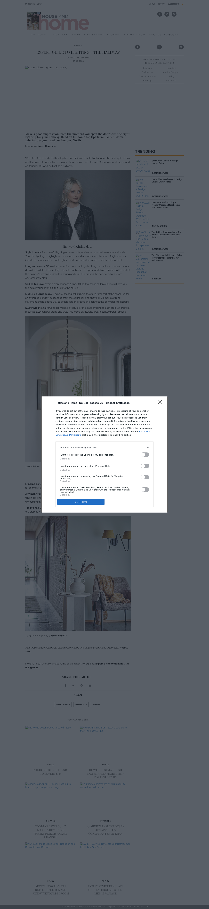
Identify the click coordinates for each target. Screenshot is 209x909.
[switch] (145, 454)
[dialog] (104, 454)
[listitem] (104, 447)
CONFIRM (81, 502)
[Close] (161, 403)
